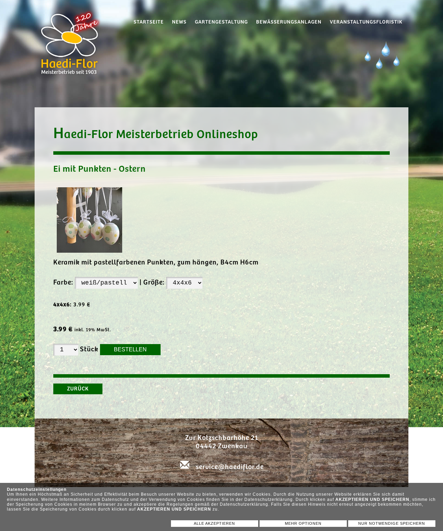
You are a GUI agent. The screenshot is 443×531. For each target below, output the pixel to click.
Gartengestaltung (221, 22)
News (179, 22)
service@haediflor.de (230, 467)
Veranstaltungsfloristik (366, 22)
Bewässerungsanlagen (289, 22)
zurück (78, 389)
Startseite (149, 22)
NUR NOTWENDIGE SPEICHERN (391, 523)
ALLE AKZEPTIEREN (214, 523)
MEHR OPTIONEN (303, 523)
